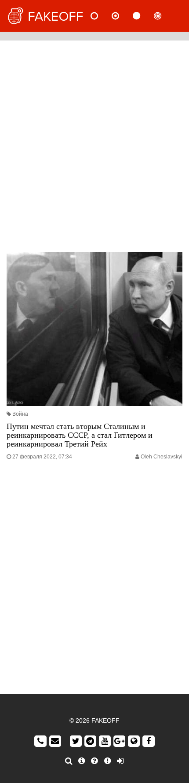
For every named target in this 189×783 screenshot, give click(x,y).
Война (20, 414)
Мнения (122, 16)
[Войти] (120, 761)
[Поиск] (69, 761)
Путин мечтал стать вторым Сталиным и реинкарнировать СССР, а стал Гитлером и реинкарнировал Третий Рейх (80, 435)
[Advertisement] (94, 144)
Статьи (143, 16)
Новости (101, 16)
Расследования (164, 16)
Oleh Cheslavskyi (161, 457)
